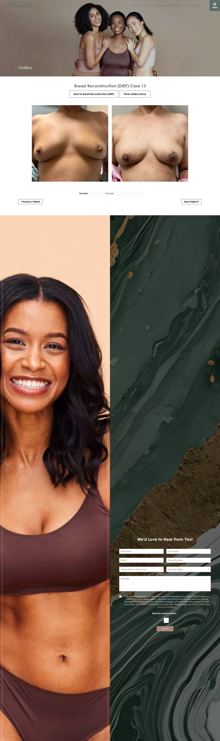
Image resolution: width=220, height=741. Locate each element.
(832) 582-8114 (192, 5)
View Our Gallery (141, 5)
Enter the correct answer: (165, 613)
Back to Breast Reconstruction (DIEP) (94, 94)
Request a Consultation (168, 5)
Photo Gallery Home (135, 94)
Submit (165, 628)
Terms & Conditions (166, 607)
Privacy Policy (198, 604)
